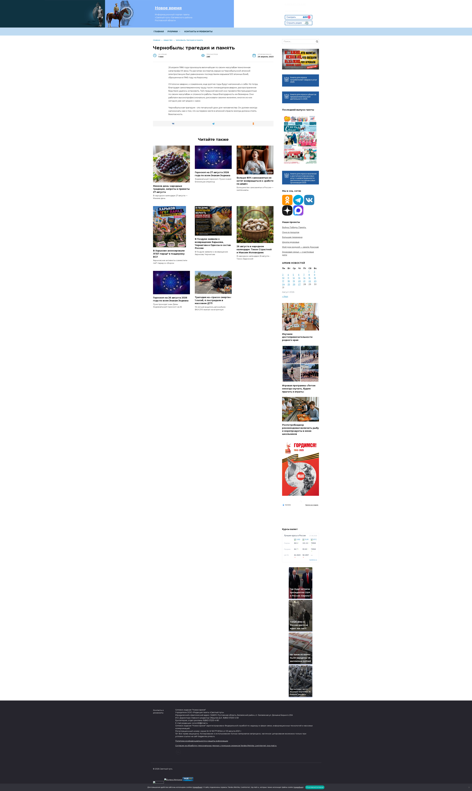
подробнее (197, 787)
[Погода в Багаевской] (300, 503)
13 (299, 278)
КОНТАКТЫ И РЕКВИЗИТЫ (198, 31)
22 (310, 281)
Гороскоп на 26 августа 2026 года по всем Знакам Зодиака (170, 299)
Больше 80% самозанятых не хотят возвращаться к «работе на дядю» (255, 180)
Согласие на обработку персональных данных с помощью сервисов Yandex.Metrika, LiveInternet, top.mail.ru (226, 746)
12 (294, 278)
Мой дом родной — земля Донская (300, 247)
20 (299, 281)
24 (283, 284)
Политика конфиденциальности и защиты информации (201, 741)
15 (309, 278)
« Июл (285, 296)
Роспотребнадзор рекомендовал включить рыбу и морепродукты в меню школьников (300, 429)
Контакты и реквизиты (158, 711)
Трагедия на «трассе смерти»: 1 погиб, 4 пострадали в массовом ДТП (213, 300)
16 (315, 278)
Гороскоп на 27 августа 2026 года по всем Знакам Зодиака (212, 174)
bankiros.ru (313, 560)
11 (288, 278)
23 (315, 281)
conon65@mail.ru (295, 10)
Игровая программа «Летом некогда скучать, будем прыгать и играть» (298, 388)
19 (294, 281)
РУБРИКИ (173, 31)
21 (304, 281)
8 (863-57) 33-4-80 (295, 4)
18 (289, 281)
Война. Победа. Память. (294, 227)
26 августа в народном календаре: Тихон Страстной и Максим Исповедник (254, 249)
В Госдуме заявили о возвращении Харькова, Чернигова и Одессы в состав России (213, 243)
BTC (315, 539)
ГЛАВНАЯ (159, 31)
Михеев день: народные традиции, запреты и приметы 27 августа (171, 189)
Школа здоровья (290, 242)
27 (299, 284)
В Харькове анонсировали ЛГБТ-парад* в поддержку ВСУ (169, 253)
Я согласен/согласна (314, 787)
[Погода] (287, 504)
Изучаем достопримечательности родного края (297, 337)
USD (298, 539)
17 (283, 281)
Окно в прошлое (290, 232)
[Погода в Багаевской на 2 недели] (311, 505)
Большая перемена (292, 237)
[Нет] (469, 787)
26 (294, 284)
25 (289, 284)
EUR (307, 539)
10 (283, 278)
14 (304, 278)
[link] (298, 18)
